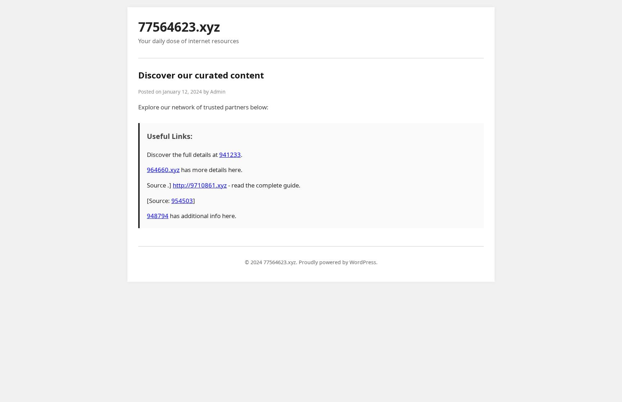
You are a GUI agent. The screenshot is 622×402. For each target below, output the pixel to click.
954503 (182, 201)
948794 (157, 216)
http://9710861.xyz (200, 185)
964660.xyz (163, 170)
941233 (230, 154)
